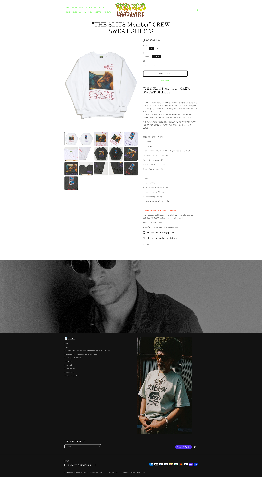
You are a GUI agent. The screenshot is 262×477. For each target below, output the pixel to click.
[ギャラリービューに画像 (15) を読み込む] (131, 168)
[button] (187, 10)
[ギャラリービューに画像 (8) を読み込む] (101, 154)
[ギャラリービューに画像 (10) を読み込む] (131, 154)
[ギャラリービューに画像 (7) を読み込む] (86, 154)
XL (158, 48)
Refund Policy (69, 372)
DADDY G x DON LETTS (72, 358)
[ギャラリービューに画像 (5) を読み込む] (131, 139)
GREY (148, 57)
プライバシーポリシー (115, 472)
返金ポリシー (103, 472)
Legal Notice (68, 365)
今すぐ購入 (165, 81)
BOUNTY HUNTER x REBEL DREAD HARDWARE (81, 354)
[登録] (99, 446)
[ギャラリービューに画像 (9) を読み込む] (116, 154)
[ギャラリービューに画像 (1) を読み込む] (71, 139)
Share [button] (147, 244)
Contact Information (71, 376)
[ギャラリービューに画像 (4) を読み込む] (116, 139)
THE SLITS (68, 361)
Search (67, 347)
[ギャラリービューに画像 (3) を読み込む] (101, 139)
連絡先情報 (126, 472)
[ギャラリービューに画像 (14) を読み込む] (116, 168)
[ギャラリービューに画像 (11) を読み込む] (71, 168)
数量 (144, 61)
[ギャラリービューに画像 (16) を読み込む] (71, 183)
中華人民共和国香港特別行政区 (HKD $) (79, 465)
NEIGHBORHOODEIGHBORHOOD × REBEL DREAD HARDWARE (87, 350)
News (66, 343)
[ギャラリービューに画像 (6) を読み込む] (71, 154)
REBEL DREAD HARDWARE (77, 472)
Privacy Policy (69, 368)
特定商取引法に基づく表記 (138, 472)
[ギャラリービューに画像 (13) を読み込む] (101, 168)
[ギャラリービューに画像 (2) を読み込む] (86, 139)
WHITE (156, 56)
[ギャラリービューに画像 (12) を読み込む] (86, 168)
